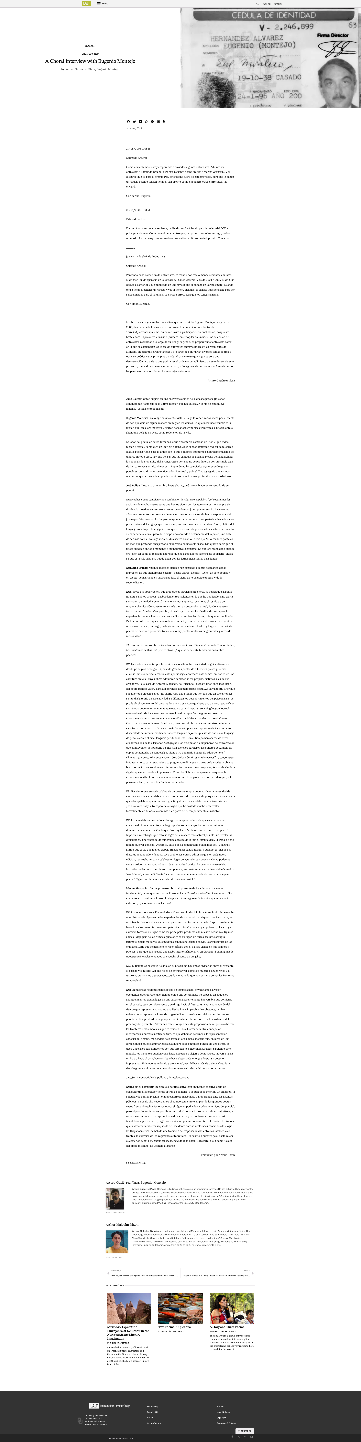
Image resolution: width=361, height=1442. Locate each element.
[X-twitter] (238, 1436)
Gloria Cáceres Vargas (172, 1331)
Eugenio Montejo (108, 69)
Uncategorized (90, 54)
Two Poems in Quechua (174, 1327)
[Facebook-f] (232, 1436)
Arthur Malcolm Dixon (122, 1225)
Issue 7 (90, 46)
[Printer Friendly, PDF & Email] (164, 122)
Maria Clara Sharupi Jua (224, 1331)
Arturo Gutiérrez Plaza (80, 69)
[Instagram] (244, 1436)
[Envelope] (251, 1436)
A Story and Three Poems (227, 1327)
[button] (257, 3)
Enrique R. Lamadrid (119, 1343)
